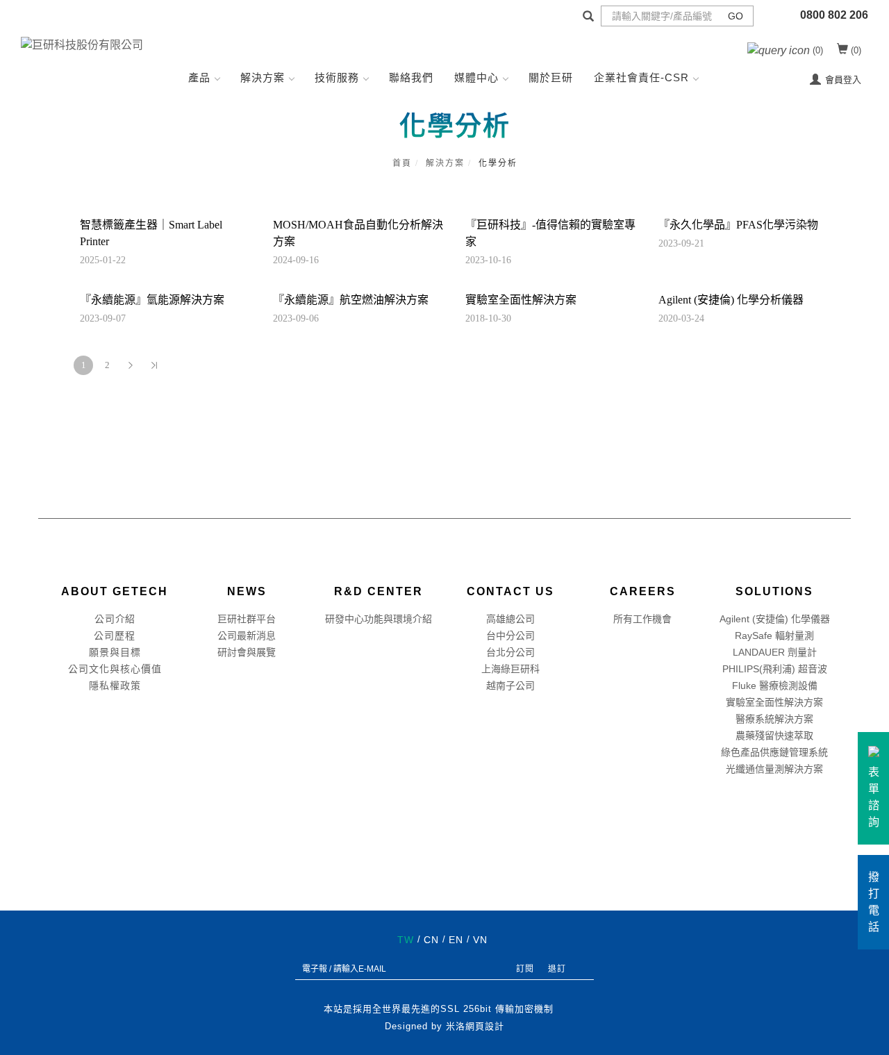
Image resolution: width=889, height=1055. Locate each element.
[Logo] (82, 44)
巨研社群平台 (246, 618)
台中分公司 (510, 635)
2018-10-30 (488, 318)
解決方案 (262, 77)
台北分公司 (510, 652)
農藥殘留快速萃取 (774, 735)
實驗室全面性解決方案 (520, 300)
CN (431, 939)
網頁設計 (484, 1026)
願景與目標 (115, 652)
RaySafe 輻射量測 (774, 635)
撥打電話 (873, 902)
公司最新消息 (246, 635)
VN (480, 939)
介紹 (125, 618)
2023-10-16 (488, 260)
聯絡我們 (411, 77)
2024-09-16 (296, 260)
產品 (199, 77)
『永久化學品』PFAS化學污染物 (738, 225)
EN (456, 939)
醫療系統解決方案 (774, 718)
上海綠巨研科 (510, 668)
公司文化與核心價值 (115, 668)
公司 (104, 618)
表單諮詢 (873, 797)
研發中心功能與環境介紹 (378, 618)
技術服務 (337, 77)
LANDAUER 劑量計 (775, 652)
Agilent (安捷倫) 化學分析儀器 (731, 300)
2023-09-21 (681, 243)
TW (405, 939)
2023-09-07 (103, 318)
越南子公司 (510, 685)
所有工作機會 (642, 618)
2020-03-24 (681, 318)
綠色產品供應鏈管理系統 (774, 752)
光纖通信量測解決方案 (774, 768)
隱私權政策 (115, 685)
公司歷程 (114, 635)
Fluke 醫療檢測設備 (774, 685)
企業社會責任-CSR (641, 77)
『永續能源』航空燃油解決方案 (351, 300)
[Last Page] (154, 365)
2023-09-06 (296, 318)
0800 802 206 (834, 15)
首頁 (402, 163)
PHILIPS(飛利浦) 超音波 (774, 668)
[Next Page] (130, 365)
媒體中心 (476, 77)
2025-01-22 (103, 260)
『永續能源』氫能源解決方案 (152, 300)
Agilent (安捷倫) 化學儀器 (775, 618)
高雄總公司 (510, 618)
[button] (588, 18)
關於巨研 (551, 77)
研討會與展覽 (246, 652)
